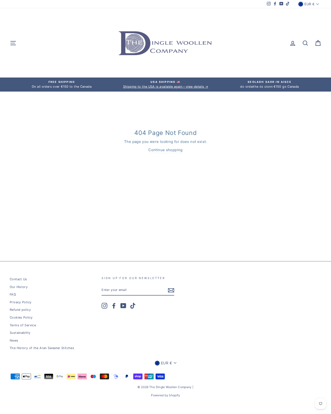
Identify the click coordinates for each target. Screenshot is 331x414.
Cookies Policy (21, 317)
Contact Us (18, 279)
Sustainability (20, 333)
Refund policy (20, 310)
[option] (62, 84)
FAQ (13, 294)
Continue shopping (165, 150)
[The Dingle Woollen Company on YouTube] (123, 306)
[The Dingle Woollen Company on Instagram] (104, 306)
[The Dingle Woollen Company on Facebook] (114, 306)
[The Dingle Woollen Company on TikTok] (133, 306)
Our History (19, 287)
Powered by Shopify (165, 395)
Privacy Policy (20, 302)
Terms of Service (23, 325)
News (14, 340)
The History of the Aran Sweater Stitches (42, 348)
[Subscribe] (171, 290)
